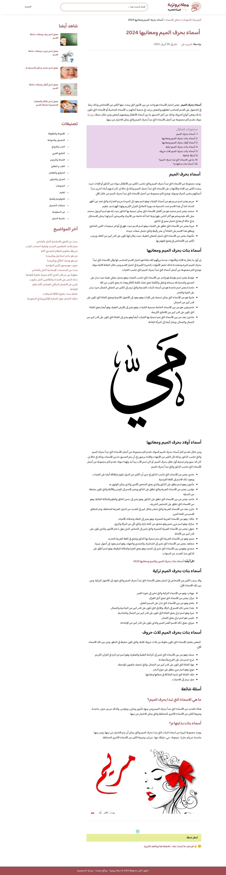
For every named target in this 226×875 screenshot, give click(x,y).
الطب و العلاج (58, 166)
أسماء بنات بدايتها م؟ (183, 164)
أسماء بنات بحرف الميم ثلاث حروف (177, 151)
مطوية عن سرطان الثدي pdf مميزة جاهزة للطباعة (52, 275)
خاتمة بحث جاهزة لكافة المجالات (60, 294)
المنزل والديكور (57, 179)
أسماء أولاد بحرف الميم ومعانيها (178, 143)
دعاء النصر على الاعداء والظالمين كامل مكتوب (53, 279)
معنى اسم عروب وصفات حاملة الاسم (43, 53)
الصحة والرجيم (57, 160)
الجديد (28, 7)
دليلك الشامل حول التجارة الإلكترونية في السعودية (52, 298)
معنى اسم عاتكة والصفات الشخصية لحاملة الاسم (46, 103)
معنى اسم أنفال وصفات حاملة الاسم (43, 86)
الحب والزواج (58, 147)
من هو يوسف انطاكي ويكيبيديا (62, 260)
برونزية (91, 115)
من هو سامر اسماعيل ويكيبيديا (62, 256)
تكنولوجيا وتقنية (57, 199)
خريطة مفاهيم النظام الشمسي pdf (59, 251)
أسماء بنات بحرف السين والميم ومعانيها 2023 (158, 561)
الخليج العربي (58, 153)
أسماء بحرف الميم (186, 134)
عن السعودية (58, 212)
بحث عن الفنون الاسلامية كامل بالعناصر (57, 241)
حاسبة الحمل (58, 219)
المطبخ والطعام (57, 173)
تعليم (62, 192)
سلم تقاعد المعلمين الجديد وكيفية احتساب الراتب (52, 246)
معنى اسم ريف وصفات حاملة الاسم (44, 36)
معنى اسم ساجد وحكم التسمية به (42, 68)
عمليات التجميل (57, 206)
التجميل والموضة (56, 140)
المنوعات (60, 186)
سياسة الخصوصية (85, 871)
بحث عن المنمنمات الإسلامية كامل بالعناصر (55, 270)
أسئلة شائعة (189, 155)
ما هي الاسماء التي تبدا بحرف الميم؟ (176, 160)
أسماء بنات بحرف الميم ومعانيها (178, 138)
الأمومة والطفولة (56, 134)
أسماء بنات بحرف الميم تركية (180, 147)
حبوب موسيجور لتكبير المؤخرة (62, 265)
